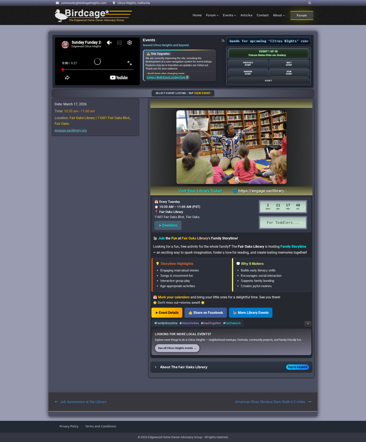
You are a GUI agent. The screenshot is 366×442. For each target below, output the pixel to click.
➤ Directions (168, 225)
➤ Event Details (167, 313)
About (277, 15)
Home (197, 15)
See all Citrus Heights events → (177, 348)
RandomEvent (248, 72)
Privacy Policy (69, 426)
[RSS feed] (223, 40)
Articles (246, 15)
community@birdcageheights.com (83, 3)
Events (228, 15)
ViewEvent (289, 72)
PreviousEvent (248, 63)
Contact (263, 15)
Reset (268, 80)
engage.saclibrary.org (71, 130)
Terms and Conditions (100, 426)
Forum (211, 15)
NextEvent (289, 63)
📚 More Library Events (251, 313)
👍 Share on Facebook (205, 313)
